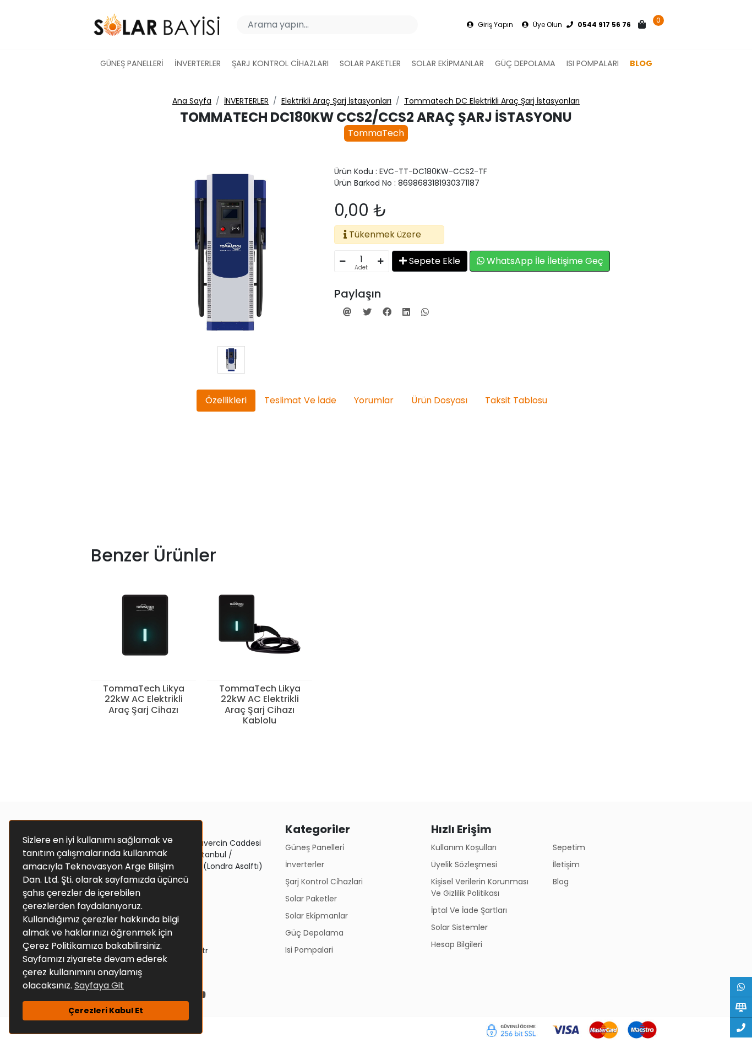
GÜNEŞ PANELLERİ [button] (132, 63)
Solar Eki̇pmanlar (316, 915)
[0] (643, 24)
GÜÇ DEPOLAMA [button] (525, 63)
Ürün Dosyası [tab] (439, 400)
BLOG (641, 63)
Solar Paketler (311, 898)
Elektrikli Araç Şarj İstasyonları (336, 100)
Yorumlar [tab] (374, 400)
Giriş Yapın (494, 24)
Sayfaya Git (99, 985)
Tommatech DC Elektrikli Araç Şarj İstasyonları (492, 100)
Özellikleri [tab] (226, 400)
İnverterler (304, 864)
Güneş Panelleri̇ (314, 847)
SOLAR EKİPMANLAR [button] (448, 63)
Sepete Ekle (433, 261)
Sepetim (569, 847)
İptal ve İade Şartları (469, 910)
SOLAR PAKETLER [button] (370, 63)
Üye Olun (546, 24)
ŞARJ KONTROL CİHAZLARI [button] (280, 63)
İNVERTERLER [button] (198, 63)
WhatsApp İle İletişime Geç (543, 261)
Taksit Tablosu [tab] (516, 400)
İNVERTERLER (246, 100)
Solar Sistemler (459, 927)
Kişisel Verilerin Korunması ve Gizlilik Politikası (479, 887)
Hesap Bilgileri (456, 944)
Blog (561, 881)
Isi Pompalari (309, 949)
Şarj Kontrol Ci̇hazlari (324, 881)
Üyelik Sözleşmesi (464, 864)
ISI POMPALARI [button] (592, 63)
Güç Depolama (314, 932)
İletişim (566, 864)
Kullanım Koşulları (464, 847)
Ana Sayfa (191, 100)
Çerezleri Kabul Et (105, 1010)
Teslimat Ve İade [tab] (300, 400)
